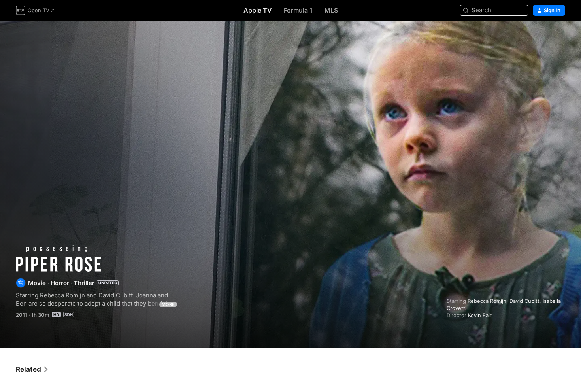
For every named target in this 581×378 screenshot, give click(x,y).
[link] (32, 369)
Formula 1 (298, 10)
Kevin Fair (480, 315)
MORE (168, 304)
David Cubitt (524, 301)
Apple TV (257, 10)
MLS (331, 10)
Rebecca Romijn (487, 301)
